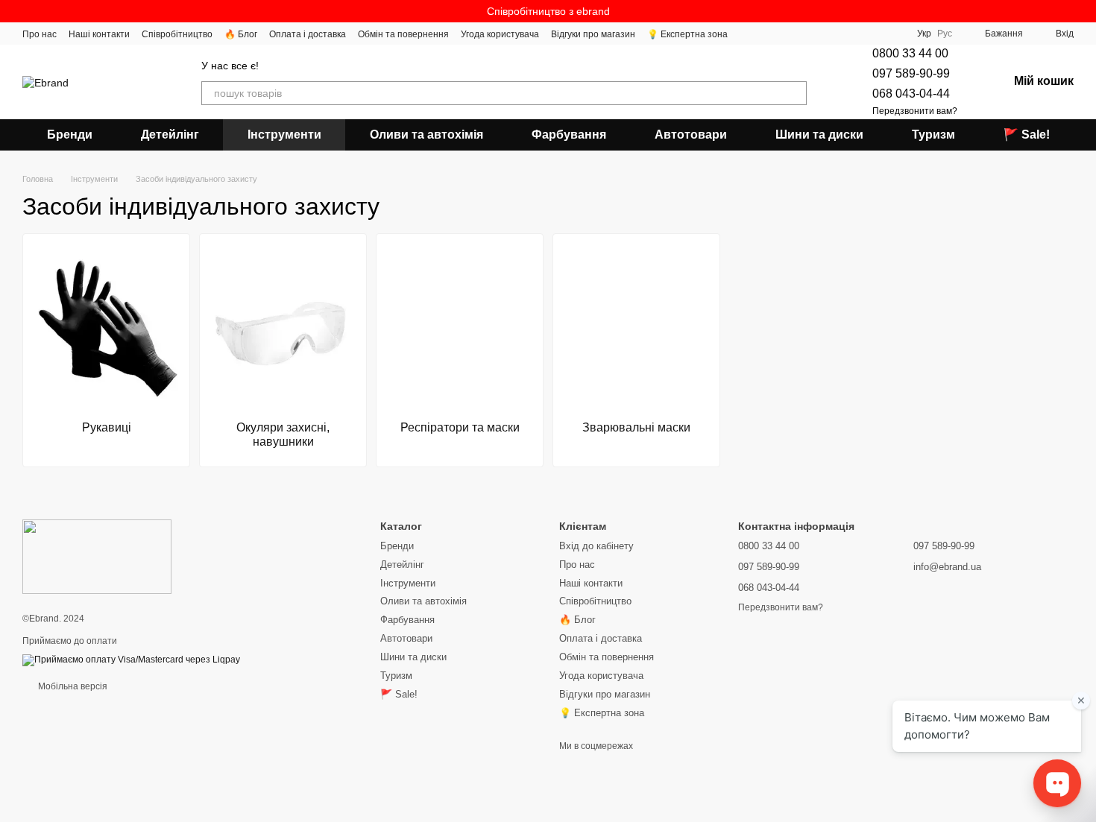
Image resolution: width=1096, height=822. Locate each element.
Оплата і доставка (307, 34)
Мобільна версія (71, 686)
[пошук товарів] (795, 93)
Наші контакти (99, 34)
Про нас (39, 34)
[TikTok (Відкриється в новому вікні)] (766, 33)
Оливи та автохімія (426, 134)
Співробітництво (177, 34)
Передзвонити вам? (914, 111)
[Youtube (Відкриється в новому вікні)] (802, 33)
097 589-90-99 (911, 73)
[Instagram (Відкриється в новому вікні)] (749, 33)
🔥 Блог (240, 34)
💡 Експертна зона (687, 34)
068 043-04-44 (911, 93)
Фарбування (569, 134)
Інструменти (284, 134)
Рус (944, 33)
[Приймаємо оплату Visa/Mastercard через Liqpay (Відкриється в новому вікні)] (131, 659)
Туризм (933, 134)
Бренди (69, 134)
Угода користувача (500, 34)
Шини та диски (819, 134)
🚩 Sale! (1027, 134)
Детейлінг (170, 134)
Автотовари (691, 134)
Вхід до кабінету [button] (596, 545)
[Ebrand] (96, 556)
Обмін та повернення (403, 34)
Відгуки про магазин (593, 34)
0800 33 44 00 (910, 53)
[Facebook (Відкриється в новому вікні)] (784, 33)
